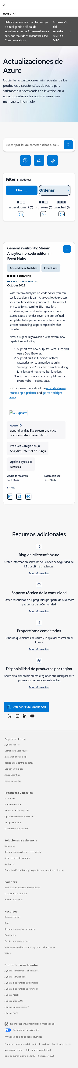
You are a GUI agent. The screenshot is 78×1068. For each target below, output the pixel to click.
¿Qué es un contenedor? (17, 1006)
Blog (7, 923)
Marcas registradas (14, 1050)
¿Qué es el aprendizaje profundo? (21, 988)
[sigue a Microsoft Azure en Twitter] (10, 715)
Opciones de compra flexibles (19, 816)
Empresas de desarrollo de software (22, 887)
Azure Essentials (12, 774)
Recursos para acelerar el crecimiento (23, 852)
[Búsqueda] (68, 144)
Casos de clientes (13, 780)
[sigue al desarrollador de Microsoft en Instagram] (17, 715)
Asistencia (9, 864)
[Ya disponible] (61, 214)
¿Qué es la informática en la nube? (21, 970)
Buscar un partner (14, 899)
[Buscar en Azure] (4, 5)
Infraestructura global (16, 756)
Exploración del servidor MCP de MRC (60, 31)
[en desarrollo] (21, 214)
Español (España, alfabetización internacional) (32, 1023)
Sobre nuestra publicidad (38, 1050)
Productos (10, 798)
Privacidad (44, 1044)
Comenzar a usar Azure (16, 750)
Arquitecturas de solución (17, 858)
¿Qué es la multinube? (15, 976)
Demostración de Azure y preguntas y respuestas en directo (34, 870)
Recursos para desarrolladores (20, 929)
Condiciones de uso (61, 1044)
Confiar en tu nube (14, 768)
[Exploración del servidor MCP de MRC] (52, 160)
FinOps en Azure (13, 822)
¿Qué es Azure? (12, 744)
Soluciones (10, 845)
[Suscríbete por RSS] (39, 160)
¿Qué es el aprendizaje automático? (22, 982)
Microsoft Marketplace (16, 893)
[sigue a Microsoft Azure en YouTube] (32, 715)
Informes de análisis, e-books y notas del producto (30, 947)
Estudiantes (10, 935)
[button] (25, 160)
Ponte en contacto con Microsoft (21, 1044)
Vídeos (8, 953)
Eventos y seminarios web (17, 941)
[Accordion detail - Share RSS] (19, 497)
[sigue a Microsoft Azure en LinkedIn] (25, 715)
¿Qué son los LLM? (14, 1000)
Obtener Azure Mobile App (29, 707)
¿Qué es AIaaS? (12, 994)
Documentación (12, 917)
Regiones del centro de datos (19, 762)
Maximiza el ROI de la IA (16, 828)
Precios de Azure (13, 804)
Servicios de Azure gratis (17, 810)
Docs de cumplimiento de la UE (20, 1055)
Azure (7, 13)
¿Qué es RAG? (11, 1013)
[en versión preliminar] (43, 214)
